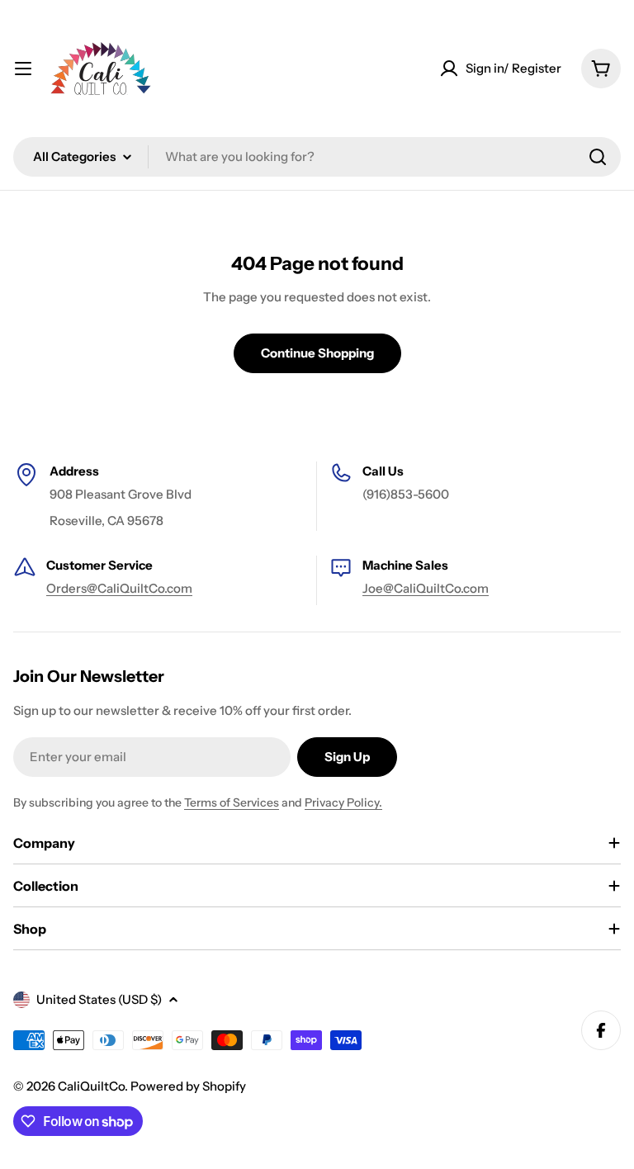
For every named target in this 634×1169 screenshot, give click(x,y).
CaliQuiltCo (91, 1086)
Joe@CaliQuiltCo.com (425, 588)
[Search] (598, 157)
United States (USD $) (99, 999)
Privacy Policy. (343, 802)
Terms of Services (231, 802)
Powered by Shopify (188, 1086)
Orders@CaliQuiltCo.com (119, 588)
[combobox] (317, 157)
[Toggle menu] (23, 68)
